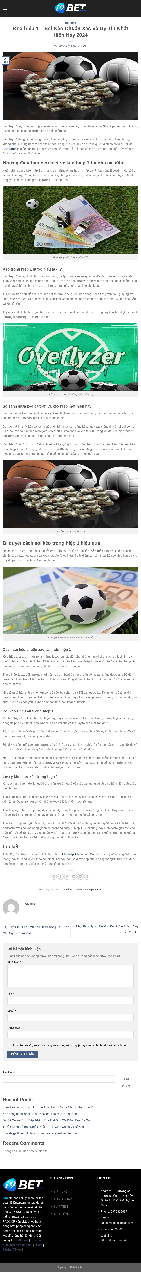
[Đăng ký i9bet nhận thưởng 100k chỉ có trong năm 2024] (70, 8)
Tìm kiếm (8, 1071)
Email (11, 1010)
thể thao (70, 23)
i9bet (6, 1198)
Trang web (13, 1027)
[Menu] (5, 8)
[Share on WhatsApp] (54, 877)
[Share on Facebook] (60, 877)
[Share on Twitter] (67, 877)
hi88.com (22, 1240)
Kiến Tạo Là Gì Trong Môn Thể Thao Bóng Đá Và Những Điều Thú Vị (48, 1107)
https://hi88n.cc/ (21, 1244)
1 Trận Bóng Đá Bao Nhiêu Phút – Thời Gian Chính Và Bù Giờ (43, 1126)
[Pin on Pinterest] (80, 877)
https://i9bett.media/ (113, 1240)
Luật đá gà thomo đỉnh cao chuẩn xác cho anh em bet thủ (40, 1133)
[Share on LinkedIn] (87, 877)
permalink (96, 889)
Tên (10, 993)
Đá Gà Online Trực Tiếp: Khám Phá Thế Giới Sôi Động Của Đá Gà (46, 1120)
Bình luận (14, 961)
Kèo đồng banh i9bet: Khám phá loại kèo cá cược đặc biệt (40, 1114)
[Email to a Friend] (74, 877)
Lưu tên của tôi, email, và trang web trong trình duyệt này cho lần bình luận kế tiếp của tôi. (70, 1045)
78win (38, 1244)
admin (84, 46)
